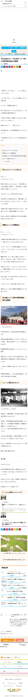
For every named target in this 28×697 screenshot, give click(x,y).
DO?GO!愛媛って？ (8, 657)
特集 (4, 671)
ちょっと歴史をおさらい (9, 158)
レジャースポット (7, 662)
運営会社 (21, 683)
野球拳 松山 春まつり (8, 633)
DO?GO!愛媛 (12, 695)
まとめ (7, 161)
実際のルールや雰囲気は (9, 153)
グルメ (19, 657)
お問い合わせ (19, 686)
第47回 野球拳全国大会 (7, 326)
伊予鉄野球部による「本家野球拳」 (9, 408)
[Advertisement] (14, 24)
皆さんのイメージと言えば (9, 150)
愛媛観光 (19, 662)
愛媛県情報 (22, 47)
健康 (11, 47)
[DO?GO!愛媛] (7, 1)
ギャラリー (20, 666)
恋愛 (16, 47)
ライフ (5, 53)
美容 (14, 51)
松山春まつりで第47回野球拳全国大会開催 (14, 156)
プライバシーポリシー (8, 686)
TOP (3, 683)
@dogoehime (3, 646)
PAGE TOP (24, 693)
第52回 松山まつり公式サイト (8, 179)
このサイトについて (11, 683)
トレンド (5, 47)
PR (18, 671)
